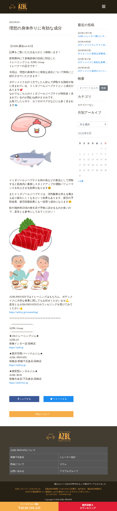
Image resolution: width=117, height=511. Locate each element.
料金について (17, 464)
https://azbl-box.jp (18, 382)
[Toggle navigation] (104, 7)
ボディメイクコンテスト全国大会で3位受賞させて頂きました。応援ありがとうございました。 (93, 45)
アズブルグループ (69, 471)
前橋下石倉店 (17, 457)
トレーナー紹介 (68, 457)
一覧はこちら (41, 414)
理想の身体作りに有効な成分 (35, 28)
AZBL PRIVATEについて (22, 450)
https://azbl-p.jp (17, 365)
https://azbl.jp (16, 347)
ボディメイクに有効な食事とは (93, 62)
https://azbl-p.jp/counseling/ (23, 312)
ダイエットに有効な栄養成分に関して (93, 53)
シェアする (25, 399)
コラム (63, 464)
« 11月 (80, 181)
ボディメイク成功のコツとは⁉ (93, 71)
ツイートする (60, 399)
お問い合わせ (17, 471)
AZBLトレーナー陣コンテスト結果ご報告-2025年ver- (93, 36)
